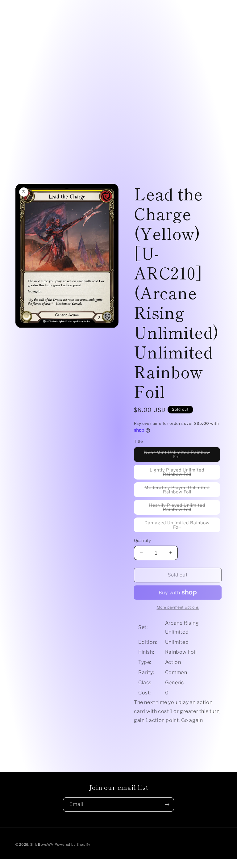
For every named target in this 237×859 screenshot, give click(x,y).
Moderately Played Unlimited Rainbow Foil (180, 491)
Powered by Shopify (72, 844)
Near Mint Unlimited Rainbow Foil (177, 456)
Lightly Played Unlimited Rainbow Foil (183, 473)
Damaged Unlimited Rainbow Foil (177, 526)
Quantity (142, 540)
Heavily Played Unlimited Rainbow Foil (183, 508)
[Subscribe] (167, 804)
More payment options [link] (178, 607)
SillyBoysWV (42, 844)
